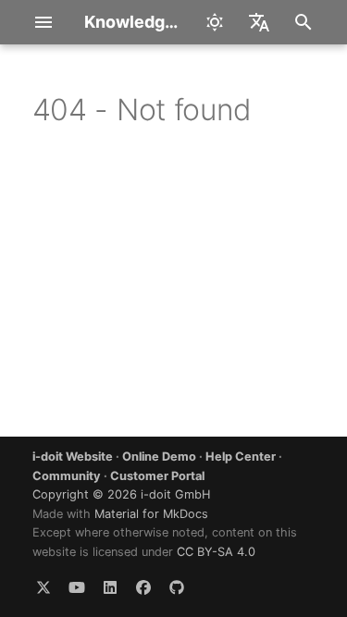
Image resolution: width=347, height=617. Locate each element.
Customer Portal (157, 476)
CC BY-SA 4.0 (216, 552)
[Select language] (259, 22)
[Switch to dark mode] (214, 22)
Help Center (240, 456)
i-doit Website (72, 456)
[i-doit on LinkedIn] (110, 587)
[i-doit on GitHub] (177, 587)
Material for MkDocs (151, 514)
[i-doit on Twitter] (43, 587)
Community (66, 476)
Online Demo (159, 456)
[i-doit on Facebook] (143, 587)
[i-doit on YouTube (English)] (77, 587)
